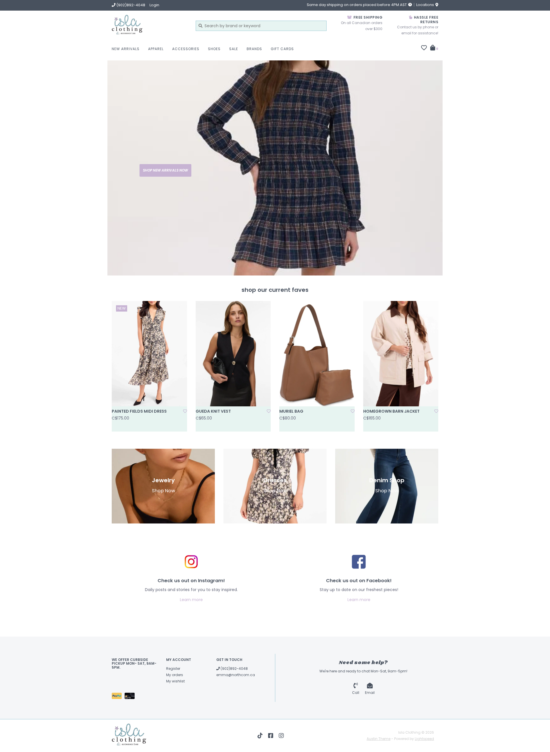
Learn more (191, 600)
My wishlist (175, 681)
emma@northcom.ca (235, 674)
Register (173, 668)
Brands (254, 48)
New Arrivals (126, 48)
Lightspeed (424, 738)
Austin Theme (378, 738)
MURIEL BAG (291, 411)
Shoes (214, 48)
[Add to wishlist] (185, 411)
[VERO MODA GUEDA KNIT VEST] (233, 353)
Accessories (185, 48)
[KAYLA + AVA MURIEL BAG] (317, 353)
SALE (233, 48)
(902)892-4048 (234, 668)
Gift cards (282, 48)
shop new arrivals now (165, 170)
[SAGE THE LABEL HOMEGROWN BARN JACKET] (401, 353)
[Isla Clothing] (149, 25)
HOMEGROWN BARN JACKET (391, 411)
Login (154, 5)
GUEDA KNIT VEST (213, 411)
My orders (174, 674)
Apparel (156, 48)
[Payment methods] (118, 696)
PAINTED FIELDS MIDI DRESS (139, 411)
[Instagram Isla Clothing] (281, 736)
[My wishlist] (424, 48)
